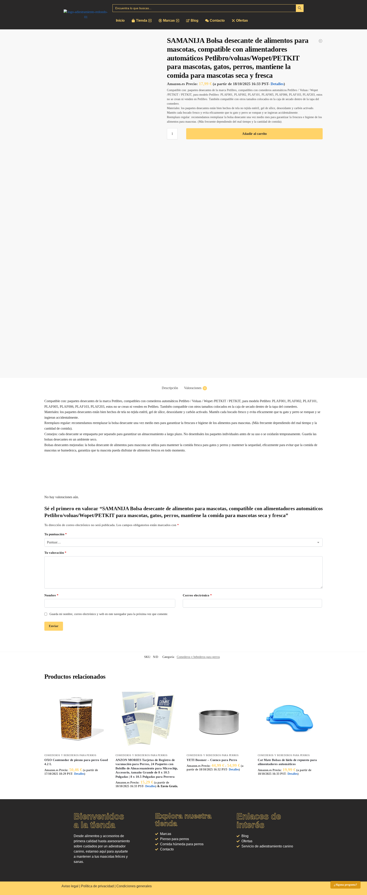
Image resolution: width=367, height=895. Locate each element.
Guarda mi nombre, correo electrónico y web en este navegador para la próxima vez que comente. (108, 614)
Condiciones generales (134, 886)
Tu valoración (55, 552)
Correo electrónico (197, 595)
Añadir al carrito (254, 133)
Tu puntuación (55, 534)
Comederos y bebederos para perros (198, 657)
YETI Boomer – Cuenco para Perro (212, 760)
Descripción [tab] (170, 388)
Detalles (277, 84)
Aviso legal (69, 886)
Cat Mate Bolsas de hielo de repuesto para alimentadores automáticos (287, 762)
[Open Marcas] (177, 20)
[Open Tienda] (150, 20)
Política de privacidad (97, 886)
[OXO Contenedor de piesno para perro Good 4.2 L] (76, 718)
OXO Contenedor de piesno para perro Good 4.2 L (76, 762)
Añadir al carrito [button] (77, 782)
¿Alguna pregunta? (345, 884)
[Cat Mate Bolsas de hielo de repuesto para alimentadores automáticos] (290, 718)
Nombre (51, 595)
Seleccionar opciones (219, 778)
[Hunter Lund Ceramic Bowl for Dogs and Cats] (320, 41)
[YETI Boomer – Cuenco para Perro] (219, 718)
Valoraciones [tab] (194, 388)
